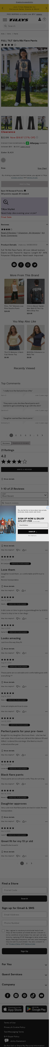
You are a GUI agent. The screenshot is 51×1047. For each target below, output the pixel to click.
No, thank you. (32, 535)
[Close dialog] (48, 507)
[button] (46, 293)
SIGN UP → (33, 531)
